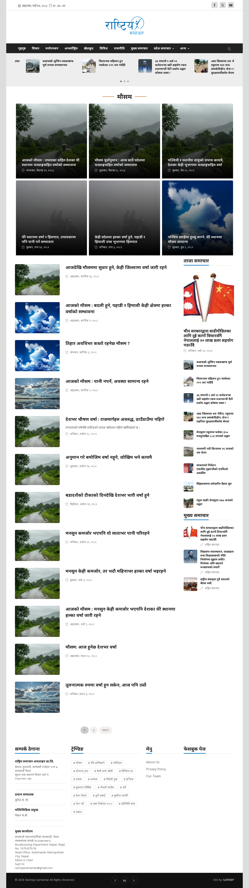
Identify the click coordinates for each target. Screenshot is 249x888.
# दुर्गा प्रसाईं (99, 795)
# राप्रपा (77, 779)
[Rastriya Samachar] (124, 26)
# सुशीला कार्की (119, 795)
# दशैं (123, 787)
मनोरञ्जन (52, 48)
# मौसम (77, 763)
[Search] (229, 48)
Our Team (153, 776)
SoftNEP (228, 880)
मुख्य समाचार (139, 48)
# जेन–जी (78, 803)
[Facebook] (214, 5)
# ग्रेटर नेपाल (80, 795)
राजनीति (119, 48)
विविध (104, 48)
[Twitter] (223, 5)
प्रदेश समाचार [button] (163, 48)
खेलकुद (88, 48)
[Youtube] (231, 5)
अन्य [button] (183, 48)
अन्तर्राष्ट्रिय (71, 48)
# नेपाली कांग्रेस (106, 787)
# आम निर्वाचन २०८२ (101, 803)
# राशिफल (116, 763)
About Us (153, 762)
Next (105, 730)
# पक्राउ (77, 812)
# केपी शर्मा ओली (103, 771)
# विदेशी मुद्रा (110, 779)
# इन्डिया (128, 779)
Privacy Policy (156, 769)
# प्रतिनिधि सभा (127, 803)
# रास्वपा (92, 779)
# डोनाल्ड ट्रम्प (80, 771)
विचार (35, 48)
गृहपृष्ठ (22, 48)
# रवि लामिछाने (96, 763)
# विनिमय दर (126, 771)
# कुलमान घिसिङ (82, 787)
